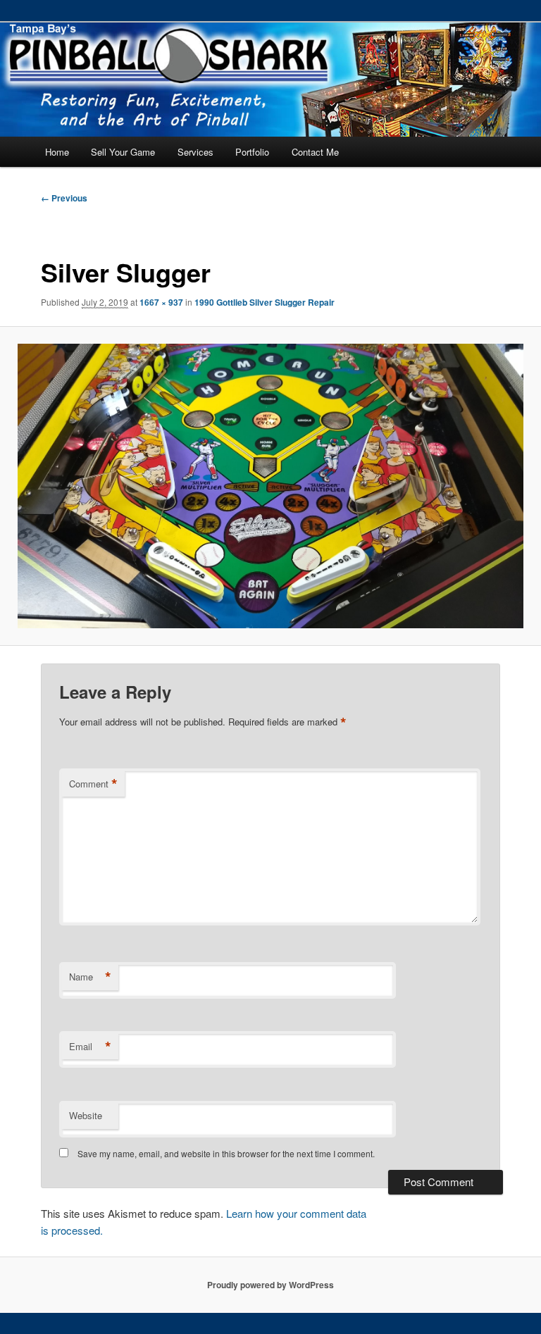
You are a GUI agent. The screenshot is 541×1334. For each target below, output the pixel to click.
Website (85, 1115)
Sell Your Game (123, 151)
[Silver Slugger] (270, 486)
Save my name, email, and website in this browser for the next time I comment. (226, 1153)
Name (90, 977)
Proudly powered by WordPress (270, 1284)
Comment (93, 784)
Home (57, 151)
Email (90, 1046)
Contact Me (315, 151)
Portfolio (252, 151)
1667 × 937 (161, 302)
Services (195, 151)
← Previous (64, 198)
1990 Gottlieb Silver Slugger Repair (264, 302)
